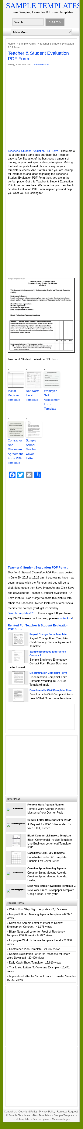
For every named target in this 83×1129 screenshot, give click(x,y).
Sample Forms (27, 43)
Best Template (40, 1119)
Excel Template (20, 1119)
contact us (65, 618)
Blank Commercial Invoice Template (49, 835)
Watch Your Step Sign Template (28, 909)
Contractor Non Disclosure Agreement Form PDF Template (15, 451)
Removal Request (67, 1111)
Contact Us (10, 1111)
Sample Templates (43, 5)
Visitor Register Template (14, 395)
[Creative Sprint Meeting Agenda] (16, 871)
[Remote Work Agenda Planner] (16, 807)
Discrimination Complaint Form (48, 672)
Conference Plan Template (25, 949)
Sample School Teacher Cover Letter (31, 449)
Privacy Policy (47, 1111)
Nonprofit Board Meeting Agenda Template (35, 914)
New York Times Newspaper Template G (51, 885)
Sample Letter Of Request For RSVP (49, 820)
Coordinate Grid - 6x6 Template (46, 853)
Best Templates (42, 1115)
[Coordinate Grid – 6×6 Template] (16, 863)
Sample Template (64, 1115)
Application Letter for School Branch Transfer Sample (42, 976)
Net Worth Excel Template (32, 395)
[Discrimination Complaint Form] (18, 683)
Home (11, 43)
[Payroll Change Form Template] (18, 644)
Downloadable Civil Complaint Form (51, 690)
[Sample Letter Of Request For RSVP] (16, 823)
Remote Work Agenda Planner (45, 804)
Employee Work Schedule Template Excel (35, 940)
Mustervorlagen (61, 1119)
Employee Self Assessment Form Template (52, 399)
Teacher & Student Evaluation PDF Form (33, 151)
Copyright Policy (27, 1111)
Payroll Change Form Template (48, 634)
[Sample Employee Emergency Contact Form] (18, 662)
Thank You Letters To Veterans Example (34, 967)
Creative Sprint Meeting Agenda (46, 868)
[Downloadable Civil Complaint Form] (18, 700)
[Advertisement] (41, 107)
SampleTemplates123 (21, 613)
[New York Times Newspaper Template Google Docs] (16, 889)
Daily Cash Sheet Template (26, 962)
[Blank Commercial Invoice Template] (16, 845)
